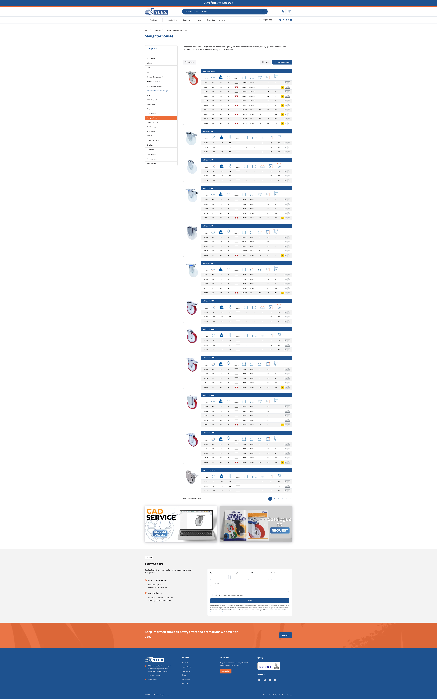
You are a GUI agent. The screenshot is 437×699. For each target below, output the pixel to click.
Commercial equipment (155, 77)
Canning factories (152, 122)
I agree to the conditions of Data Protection (228, 595)
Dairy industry (151, 131)
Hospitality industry (153, 81)
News (199, 20)
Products (153, 20)
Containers (150, 150)
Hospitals (150, 145)
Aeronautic (150, 54)
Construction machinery (155, 86)
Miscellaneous (151, 164)
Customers (187, 20)
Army (148, 72)
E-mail (273, 573)
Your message (215, 583)
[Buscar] (265, 11)
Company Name (235, 573)
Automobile (151, 58)
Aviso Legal (289, 695)
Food (148, 68)
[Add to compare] (288, 82)
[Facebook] (287, 20)
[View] (286, 82)
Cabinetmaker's (152, 100)
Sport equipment (153, 159)
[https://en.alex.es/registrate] (181, 524)
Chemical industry (153, 140)
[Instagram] (284, 20)
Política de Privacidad (216, 612)
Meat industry (151, 127)
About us (222, 20)
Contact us (211, 20)
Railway (149, 63)
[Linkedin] (280, 20)
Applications (172, 20)
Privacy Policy (267, 695)
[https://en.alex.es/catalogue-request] (256, 524)
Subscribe (285, 635)
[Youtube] (291, 20)
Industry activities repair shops (175, 30)
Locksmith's (151, 104)
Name (212, 573)
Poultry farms (151, 113)
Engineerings (151, 154)
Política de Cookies (278, 695)
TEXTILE (149, 136)
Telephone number (257, 573)
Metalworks (151, 109)
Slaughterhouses (152, 118)
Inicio (147, 30)
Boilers (149, 95)
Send (250, 601)
